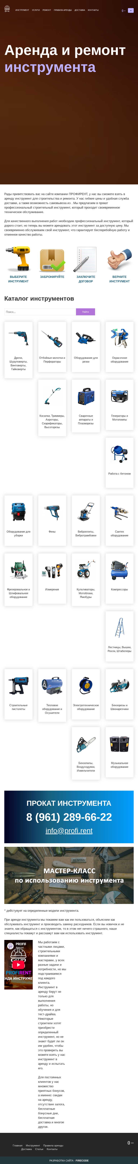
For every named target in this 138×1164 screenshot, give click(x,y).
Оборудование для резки (86, 359)
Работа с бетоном (119, 473)
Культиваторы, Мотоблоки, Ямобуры (86, 593)
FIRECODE (82, 1160)
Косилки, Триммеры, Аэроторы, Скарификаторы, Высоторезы (52, 421)
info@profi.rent (69, 831)
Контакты (93, 10)
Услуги (36, 10)
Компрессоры (119, 589)
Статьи (39, 1149)
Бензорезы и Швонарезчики (119, 707)
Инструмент (22, 10)
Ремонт (47, 10)
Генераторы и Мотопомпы (119, 417)
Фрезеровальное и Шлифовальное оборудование (18, 593)
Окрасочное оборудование (119, 359)
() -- (123, 10)
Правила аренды (63, 10)
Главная (17, 1145)
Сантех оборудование (119, 533)
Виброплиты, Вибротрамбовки (85, 533)
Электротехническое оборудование (86, 707)
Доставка (80, 10)
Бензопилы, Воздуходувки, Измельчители (86, 766)
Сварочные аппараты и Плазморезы (86, 419)
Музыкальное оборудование (119, 764)
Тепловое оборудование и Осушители (52, 709)
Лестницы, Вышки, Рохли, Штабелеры (119, 649)
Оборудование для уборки (18, 533)
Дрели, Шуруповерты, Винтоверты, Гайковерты (18, 363)
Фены (52, 531)
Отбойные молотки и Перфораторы (52, 359)
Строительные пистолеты (18, 707)
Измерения (52, 589)
